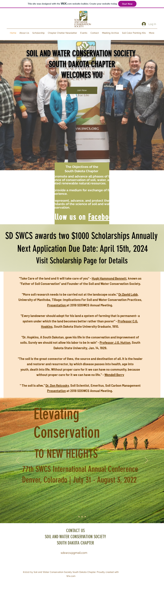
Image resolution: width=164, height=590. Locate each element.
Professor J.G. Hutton (115, 342)
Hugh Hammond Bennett (109, 278)
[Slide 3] (85, 516)
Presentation (56, 305)
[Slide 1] (78, 516)
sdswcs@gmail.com (74, 552)
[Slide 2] (81, 516)
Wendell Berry (114, 375)
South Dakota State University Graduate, (82, 326)
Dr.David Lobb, (128, 294)
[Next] (146, 460)
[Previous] (17, 460)
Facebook (102, 217)
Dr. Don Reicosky (57, 385)
